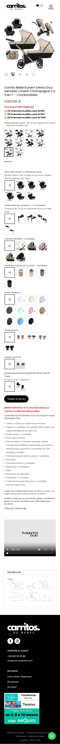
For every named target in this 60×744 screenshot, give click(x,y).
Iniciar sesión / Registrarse (19, 676)
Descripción (14, 572)
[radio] (10, 185)
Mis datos (11, 687)
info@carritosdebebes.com (20, 660)
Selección (8, 161)
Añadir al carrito (16, 398)
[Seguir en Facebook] (10, 641)
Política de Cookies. (36, 736)
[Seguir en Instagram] (17, 641)
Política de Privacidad (16, 733)
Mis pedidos (13, 682)
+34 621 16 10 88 (16, 656)
